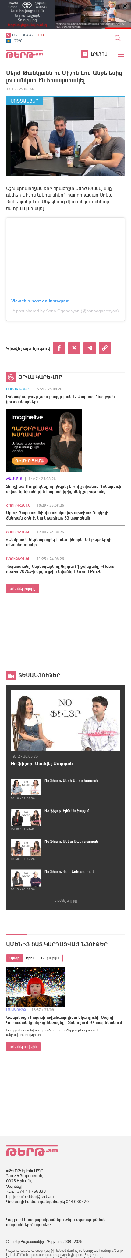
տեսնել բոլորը (22, 588)
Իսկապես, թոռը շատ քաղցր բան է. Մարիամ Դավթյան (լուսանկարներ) (60, 399)
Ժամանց (14, 479)
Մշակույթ (16, 1010)
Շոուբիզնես (18, 505)
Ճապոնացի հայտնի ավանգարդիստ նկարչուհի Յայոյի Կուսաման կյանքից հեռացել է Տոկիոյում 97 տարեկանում (64, 1020)
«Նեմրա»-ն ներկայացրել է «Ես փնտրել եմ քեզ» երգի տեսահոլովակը (59, 542)
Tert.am (24, 54)
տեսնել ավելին (23, 1046)
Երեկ (30, 958)
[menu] (121, 54)
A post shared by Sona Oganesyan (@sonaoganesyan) (65, 310)
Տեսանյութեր (39, 675)
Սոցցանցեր (24, 100)
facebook (59, 348)
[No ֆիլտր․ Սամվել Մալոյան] (65, 720)
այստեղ (42, 1224)
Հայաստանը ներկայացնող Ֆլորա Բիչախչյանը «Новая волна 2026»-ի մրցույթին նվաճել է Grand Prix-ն (61, 569)
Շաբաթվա (50, 958)
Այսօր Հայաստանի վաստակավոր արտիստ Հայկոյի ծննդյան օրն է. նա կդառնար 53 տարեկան (57, 515)
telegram (89, 348)
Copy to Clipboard (105, 348)
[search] (117, 38)
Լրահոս (99, 54)
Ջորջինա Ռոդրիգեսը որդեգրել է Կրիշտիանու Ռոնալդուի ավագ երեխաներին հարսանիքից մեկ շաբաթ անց (63, 489)
